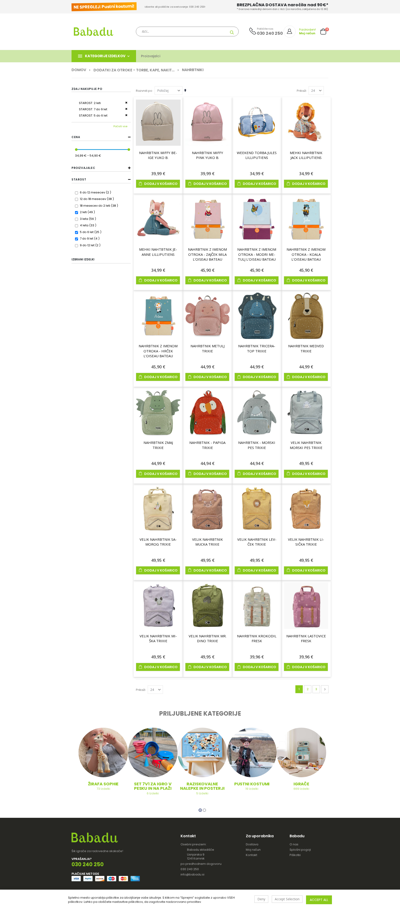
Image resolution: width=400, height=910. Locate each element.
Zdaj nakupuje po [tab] (87, 89)
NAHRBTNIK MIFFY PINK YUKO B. (207, 155)
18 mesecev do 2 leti (99, 205)
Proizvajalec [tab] (83, 168)
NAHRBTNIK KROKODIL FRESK (256, 638)
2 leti (88, 212)
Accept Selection (287, 899)
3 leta (88, 219)
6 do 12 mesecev (96, 192)
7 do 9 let (90, 238)
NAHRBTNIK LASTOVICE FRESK (306, 638)
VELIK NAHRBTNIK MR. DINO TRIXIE (207, 638)
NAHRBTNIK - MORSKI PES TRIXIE (256, 445)
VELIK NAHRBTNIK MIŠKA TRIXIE (158, 638)
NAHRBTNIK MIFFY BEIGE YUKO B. (158, 155)
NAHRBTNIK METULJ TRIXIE (208, 348)
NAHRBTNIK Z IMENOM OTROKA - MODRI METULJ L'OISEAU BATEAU (256, 254)
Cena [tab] (76, 137)
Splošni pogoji (300, 849)
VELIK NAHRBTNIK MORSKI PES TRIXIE (306, 445)
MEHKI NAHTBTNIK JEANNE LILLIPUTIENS (158, 252)
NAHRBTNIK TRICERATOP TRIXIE (256, 348)
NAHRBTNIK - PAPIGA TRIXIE (207, 445)
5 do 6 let (91, 232)
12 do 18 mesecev (97, 199)
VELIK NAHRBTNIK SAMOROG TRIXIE (158, 542)
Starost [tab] (79, 179)
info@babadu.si (192, 874)
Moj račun (253, 849)
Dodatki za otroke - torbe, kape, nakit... (134, 70)
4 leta (88, 225)
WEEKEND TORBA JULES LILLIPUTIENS (257, 155)
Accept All (319, 899)
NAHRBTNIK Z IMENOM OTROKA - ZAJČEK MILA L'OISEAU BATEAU (207, 254)
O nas (294, 844)
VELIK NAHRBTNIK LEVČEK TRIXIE (256, 542)
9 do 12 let (91, 245)
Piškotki (295, 855)
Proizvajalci (150, 56)
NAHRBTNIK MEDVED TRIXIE (306, 348)
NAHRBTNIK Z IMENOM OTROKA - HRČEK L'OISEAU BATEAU (158, 351)
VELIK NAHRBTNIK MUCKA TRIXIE (207, 542)
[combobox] (187, 31)
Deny (261, 899)
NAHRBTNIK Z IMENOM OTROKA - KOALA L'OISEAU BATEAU (306, 254)
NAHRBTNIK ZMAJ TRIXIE (158, 445)
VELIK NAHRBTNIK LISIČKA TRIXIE (306, 542)
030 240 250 (190, 869)
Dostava (252, 844)
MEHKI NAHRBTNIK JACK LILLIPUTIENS (306, 155)
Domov (79, 70)
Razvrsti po (144, 90)
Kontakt (251, 855)
